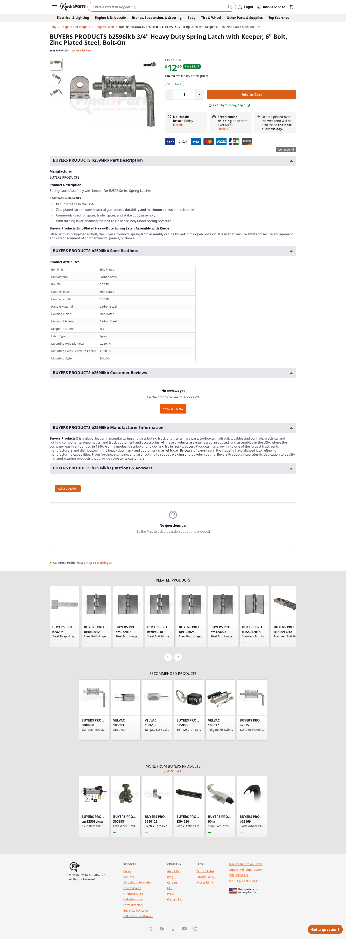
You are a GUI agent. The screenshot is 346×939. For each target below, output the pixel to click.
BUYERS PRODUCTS (64, 177)
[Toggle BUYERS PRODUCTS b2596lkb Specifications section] (291, 251)
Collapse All (286, 149)
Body (191, 17)
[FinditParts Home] (73, 7)
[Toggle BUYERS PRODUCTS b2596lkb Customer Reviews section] (291, 373)
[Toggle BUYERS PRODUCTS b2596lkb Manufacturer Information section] (291, 428)
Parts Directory (133, 905)
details (223, 129)
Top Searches (279, 17)
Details (178, 125)
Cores (127, 871)
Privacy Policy (205, 877)
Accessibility (204, 882)
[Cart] (291, 7)
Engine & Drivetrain (110, 17)
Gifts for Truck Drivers (138, 916)
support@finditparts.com (246, 870)
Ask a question (67, 488)
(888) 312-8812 (238, 875)
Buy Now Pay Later (135, 910)
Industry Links (132, 899)
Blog (170, 877)
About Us (173, 871)
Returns (128, 877)
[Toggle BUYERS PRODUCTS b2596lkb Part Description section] (291, 161)
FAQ (170, 888)
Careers (172, 882)
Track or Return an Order (246, 864)
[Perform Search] (230, 6)
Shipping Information (137, 882)
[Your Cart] (291, 7)
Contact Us (174, 899)
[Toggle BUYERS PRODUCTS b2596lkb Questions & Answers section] (291, 468)
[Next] (178, 657)
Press (170, 894)
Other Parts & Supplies (245, 17)
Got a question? (325, 929)
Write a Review (82, 50)
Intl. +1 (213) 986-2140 (243, 881)
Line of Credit (132, 888)
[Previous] (168, 657)
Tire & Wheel (211, 17)
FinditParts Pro (133, 894)
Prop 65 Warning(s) (99, 563)
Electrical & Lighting (73, 17)
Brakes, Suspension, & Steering (157, 17)
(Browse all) (173, 771)
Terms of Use (205, 871)
